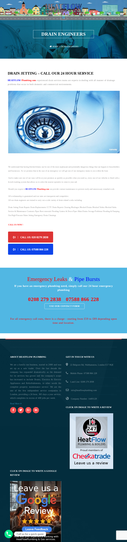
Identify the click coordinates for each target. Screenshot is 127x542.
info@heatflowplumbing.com (84, 390)
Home (55, 46)
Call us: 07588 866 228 (34, 249)
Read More (15, 403)
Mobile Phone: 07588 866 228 (83, 373)
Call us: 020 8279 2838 (34, 237)
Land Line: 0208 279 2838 (82, 382)
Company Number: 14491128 (84, 399)
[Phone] (8, 534)
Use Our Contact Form (64, 306)
